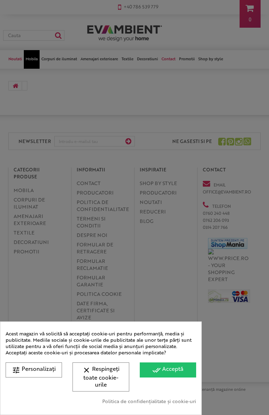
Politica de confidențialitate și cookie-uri (149, 401)
